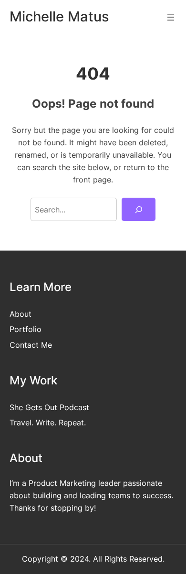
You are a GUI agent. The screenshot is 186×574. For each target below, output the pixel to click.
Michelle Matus (59, 16)
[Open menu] (170, 17)
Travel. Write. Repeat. (48, 422)
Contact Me (31, 345)
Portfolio (25, 329)
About (20, 314)
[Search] (138, 210)
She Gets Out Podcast (49, 407)
